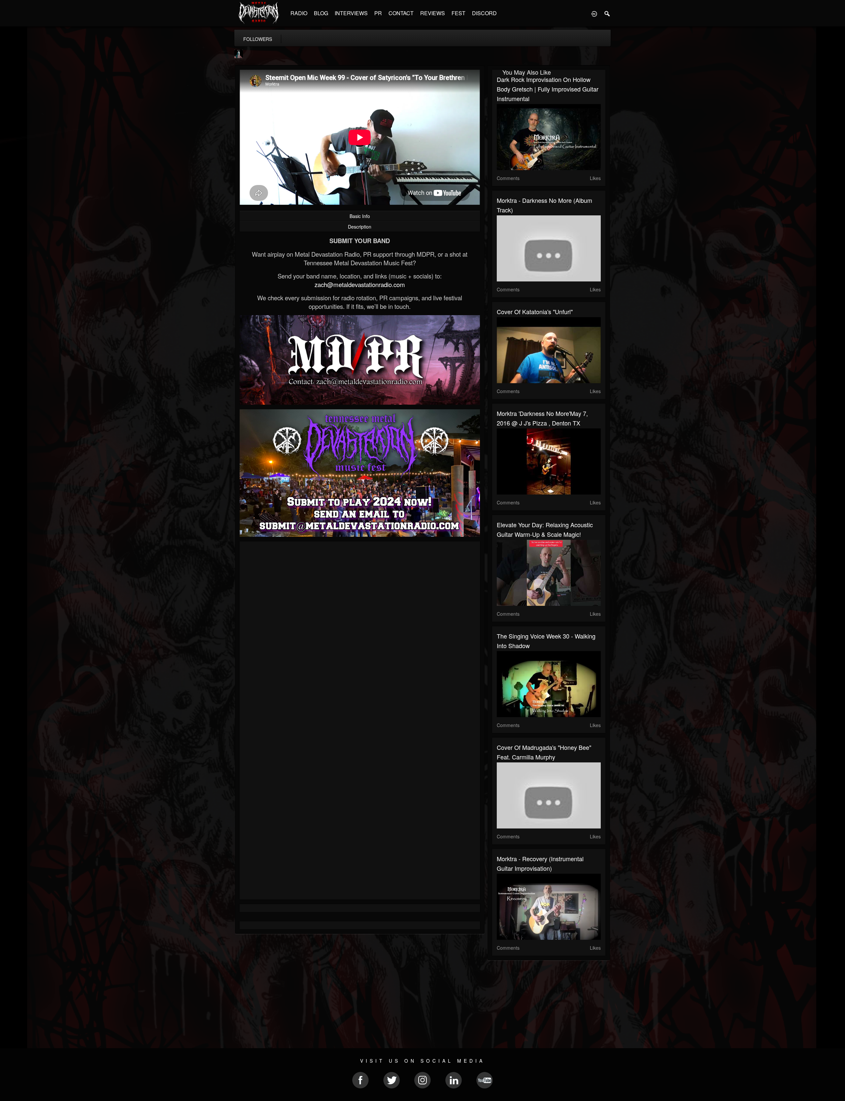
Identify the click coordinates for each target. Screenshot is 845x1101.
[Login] (594, 13)
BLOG (321, 13)
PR (378, 13)
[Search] (607, 13)
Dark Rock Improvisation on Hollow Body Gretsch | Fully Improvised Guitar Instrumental (547, 89)
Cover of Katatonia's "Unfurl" (535, 311)
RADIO (298, 13)
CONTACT (401, 13)
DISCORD (484, 13)
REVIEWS (432, 13)
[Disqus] (360, 634)
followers (257, 39)
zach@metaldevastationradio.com (360, 284)
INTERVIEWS (351, 13)
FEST (458, 13)
